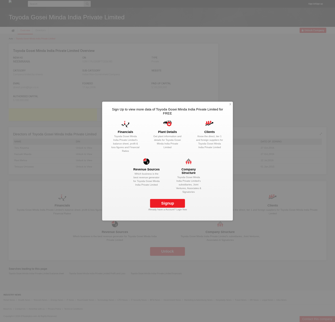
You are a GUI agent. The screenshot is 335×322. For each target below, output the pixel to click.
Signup (167, 203)
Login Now (181, 209)
